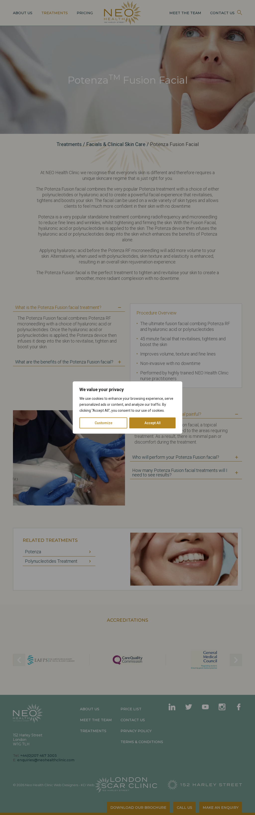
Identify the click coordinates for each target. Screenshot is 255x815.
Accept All (152, 423)
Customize (103, 423)
